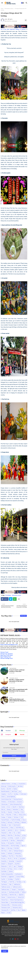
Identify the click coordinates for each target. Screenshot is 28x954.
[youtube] (15, 939)
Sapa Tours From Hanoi (6, 655)
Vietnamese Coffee (5, 905)
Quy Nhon (17, 863)
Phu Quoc (3, 858)
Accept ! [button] (5, 951)
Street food (3, 876)
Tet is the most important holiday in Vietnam (13, 29)
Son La (15, 869)
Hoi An (16, 830)
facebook (8, 730)
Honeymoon (4, 832)
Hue (14, 832)
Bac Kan (3, 789)
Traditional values (5, 889)
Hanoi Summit (16, 825)
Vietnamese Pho (5, 910)
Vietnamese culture (9, 8)
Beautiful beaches (5, 791)
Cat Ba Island (23, 794)
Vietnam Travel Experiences (16, 900)
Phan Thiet (11, 856)
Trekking (23, 892)
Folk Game (16, 817)
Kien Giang (17, 835)
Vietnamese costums (17, 905)
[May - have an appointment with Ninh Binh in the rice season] (4, 690)
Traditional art (17, 884)
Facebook (5, 599)
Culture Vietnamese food (15, 804)
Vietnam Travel (4, 652)
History (12, 827)
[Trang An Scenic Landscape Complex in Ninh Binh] (4, 671)
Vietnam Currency (11, 897)
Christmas (3, 801)
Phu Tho (10, 858)
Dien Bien (3, 812)
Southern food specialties (7, 874)
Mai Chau (13, 840)
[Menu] (2, 2)
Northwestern (18, 853)
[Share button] (19, 599)
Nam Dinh (18, 843)
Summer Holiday (20, 876)
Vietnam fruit (21, 897)
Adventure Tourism (5, 783)
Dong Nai (10, 812)
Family (15, 814)
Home (2, 8)
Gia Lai (24, 820)
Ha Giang (3, 822)
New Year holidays (15, 845)
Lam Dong (3, 838)
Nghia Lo (3, 848)
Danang (9, 809)
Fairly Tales (8, 814)
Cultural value (4, 804)
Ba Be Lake (3, 786)
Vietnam (3, 897)
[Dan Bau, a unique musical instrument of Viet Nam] (4, 681)
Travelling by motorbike (14, 892)
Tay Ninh (3, 879)
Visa (19, 910)
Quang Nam (4, 861)
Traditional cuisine (17, 887)
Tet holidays (8, 595)
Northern (3, 853)
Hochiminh (10, 830)
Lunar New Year (4, 840)
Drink (22, 812)
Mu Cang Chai (11, 843)
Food (22, 817)
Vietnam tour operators (6, 654)
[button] (22, 3)
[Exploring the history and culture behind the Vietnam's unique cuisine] (4, 700)
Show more (23, 615)
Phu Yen (16, 858)
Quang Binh (22, 858)
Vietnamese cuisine (5, 907)
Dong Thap (16, 812)
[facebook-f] (10, 939)
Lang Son (17, 838)
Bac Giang (20, 786)
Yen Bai (8, 912)
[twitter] (13, 939)
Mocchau (3, 843)
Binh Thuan (14, 791)
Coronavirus (19, 801)
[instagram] (18, 939)
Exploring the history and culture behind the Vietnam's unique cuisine (17, 700)
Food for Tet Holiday (15, 820)
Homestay (22, 830)
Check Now (3, 947)
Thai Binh (17, 879)
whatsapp (22, 730)
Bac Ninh (9, 789)
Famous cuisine (22, 814)
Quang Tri (3, 863)
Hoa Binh (3, 830)
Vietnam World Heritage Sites (17, 902)
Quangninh (10, 863)
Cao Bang (16, 794)
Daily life (14, 807)
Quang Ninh (19, 861)
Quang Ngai (11, 861)
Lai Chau (24, 835)
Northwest (10, 853)
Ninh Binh (16, 848)
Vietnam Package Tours (6, 658)
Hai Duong (10, 822)
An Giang (14, 783)
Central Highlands (11, 796)
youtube (22, 734)
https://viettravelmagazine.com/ (9, 644)
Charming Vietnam (17, 799)
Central (3, 796)
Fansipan (3, 817)
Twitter (11, 599)
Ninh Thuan (4, 850)
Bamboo (15, 789)
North (10, 850)
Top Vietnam (4, 884)
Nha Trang (9, 848)
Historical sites (4, 827)
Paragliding (4, 856)
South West (4, 871)
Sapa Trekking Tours (5, 657)
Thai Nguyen (4, 881)
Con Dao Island (11, 801)
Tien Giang (18, 881)
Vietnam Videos (4, 902)
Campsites (3, 794)
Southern (11, 871)
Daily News (21, 807)
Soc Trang (9, 869)
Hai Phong (16, 822)
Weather (24, 910)
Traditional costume (5, 887)
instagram (8, 734)
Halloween (23, 822)
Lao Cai (23, 838)
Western (3, 912)
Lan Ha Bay (10, 838)
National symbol (5, 845)
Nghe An (23, 845)
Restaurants (4, 866)
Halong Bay (3, 825)
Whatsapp (15, 599)
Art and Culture (22, 783)
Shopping (20, 866)
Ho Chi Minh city (19, 827)
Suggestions (11, 876)
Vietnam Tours (4, 900)
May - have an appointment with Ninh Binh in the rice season (18, 690)
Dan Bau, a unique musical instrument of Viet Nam (16, 680)
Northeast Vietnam (18, 850)
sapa (15, 866)
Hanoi (10, 825)
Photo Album (19, 856)
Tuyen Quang (4, 894)
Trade (10, 884)
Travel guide (20, 889)
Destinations (16, 809)
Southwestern (18, 874)
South (20, 869)
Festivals (10, 817)
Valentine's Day (13, 894)
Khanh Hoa (10, 835)
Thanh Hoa (11, 881)
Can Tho (10, 794)
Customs (3, 807)
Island (18, 832)
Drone (2, 814)
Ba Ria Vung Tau (12, 786)
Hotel (10, 832)
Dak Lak (3, 809)
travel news (4, 892)
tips (24, 881)
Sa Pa (10, 866)
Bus (20, 791)
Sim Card (3, 869)
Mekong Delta (20, 840)
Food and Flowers (5, 820)
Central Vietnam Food (6, 799)
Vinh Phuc (13, 910)
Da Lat (8, 807)
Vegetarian (21, 894)
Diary (22, 809)
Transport (14, 889)
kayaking (3, 835)
